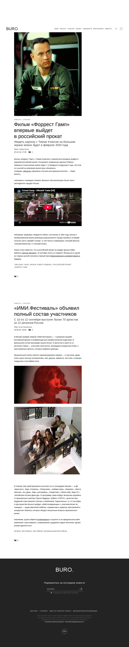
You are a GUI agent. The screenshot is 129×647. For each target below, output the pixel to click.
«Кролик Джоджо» (29, 253)
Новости (108, 28)
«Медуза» (27, 171)
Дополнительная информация (85, 611)
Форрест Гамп (21, 267)
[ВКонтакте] (29, 152)
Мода (57, 28)
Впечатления (98, 28)
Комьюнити (87, 28)
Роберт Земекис (44, 264)
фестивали (38, 531)
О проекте (44, 611)
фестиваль (27, 531)
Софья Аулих (24, 149)
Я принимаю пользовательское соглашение (65, 593)
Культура (71, 28)
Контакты (34, 611)
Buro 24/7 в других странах (60, 611)
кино (26, 264)
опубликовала (43, 520)
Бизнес (79, 28)
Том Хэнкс (18, 264)
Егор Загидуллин (25, 327)
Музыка (17, 531)
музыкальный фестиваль (55, 531)
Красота (63, 28)
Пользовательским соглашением (54, 621)
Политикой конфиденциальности (74, 621)
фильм (33, 264)
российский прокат (62, 264)
